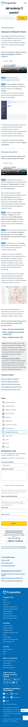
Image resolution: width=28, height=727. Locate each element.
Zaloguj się (3, 458)
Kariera (4, 651)
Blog (4, 654)
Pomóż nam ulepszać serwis (10, 618)
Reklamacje (6, 604)
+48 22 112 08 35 (15, 541)
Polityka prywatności (8, 611)
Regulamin (5, 609)
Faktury (5, 635)
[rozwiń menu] (25, 3)
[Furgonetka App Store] (17, 679)
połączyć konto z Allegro (13, 358)
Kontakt (5, 600)
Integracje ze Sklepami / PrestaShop (10, 381)
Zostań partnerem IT (8, 665)
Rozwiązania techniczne (8, 27)
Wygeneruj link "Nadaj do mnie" (10, 639)
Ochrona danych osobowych (10, 616)
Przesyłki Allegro (7, 637)
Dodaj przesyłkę (5, 560)
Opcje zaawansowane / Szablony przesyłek (11, 387)
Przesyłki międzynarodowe (8, 565)
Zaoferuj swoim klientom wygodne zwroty (12, 578)
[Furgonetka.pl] (8, 3)
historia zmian (14, 609)
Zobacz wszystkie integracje (10, 704)
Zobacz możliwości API (8, 641)
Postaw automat (7, 663)
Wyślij (14, 523)
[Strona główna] (11, 594)
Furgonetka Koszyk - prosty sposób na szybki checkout (13, 574)
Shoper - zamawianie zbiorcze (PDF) (13, 337)
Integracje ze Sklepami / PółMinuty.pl (10, 379)
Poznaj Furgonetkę (7, 649)
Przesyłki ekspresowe (7, 563)
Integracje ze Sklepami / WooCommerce (11, 384)
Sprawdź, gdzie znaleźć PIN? (14, 538)
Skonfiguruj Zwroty (7, 630)
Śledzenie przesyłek (7, 625)
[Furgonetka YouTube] (13, 682)
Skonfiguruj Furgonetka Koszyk (10, 632)
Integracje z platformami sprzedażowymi (11, 580)
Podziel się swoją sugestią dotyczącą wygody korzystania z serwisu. (14, 547)
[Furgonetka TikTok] (16, 682)
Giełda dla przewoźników (9, 667)
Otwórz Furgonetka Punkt (9, 661)
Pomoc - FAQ (6, 602)
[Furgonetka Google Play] (7, 679)
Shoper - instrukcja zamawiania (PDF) (13, 329)
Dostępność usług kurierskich (10, 606)
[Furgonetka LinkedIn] (10, 682)
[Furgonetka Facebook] (4, 682)
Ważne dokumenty (7, 613)
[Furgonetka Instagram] (7, 682)
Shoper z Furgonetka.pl (8, 54)
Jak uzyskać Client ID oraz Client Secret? (10, 389)
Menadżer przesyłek (8, 628)
